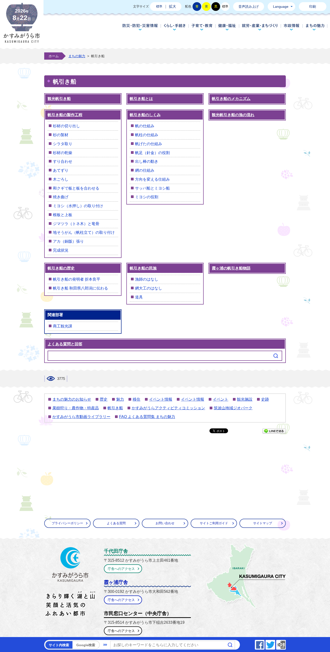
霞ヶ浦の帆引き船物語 (231, 268)
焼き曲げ (60, 197)
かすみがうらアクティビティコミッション (168, 408)
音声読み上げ (248, 6)
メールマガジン (285, 643)
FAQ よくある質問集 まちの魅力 (147, 417)
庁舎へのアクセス (121, 569)
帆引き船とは (141, 99)
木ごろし (60, 179)
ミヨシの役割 (146, 197)
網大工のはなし (148, 288)
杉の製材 (60, 135)
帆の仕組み (144, 126)
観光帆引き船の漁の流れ (233, 115)
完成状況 (60, 250)
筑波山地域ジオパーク (233, 408)
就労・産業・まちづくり (260, 27)
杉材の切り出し (66, 126)
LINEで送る (274, 431)
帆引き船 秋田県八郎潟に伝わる (80, 288)
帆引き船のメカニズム (231, 99)
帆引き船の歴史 (61, 268)
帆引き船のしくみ (145, 115)
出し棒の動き (146, 161)
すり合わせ (62, 161)
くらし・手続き (174, 27)
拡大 (172, 6)
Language (280, 6)
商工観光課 (62, 326)
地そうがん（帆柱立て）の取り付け (84, 232)
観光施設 (244, 399)
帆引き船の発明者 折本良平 (76, 279)
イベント (220, 399)
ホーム (54, 56)
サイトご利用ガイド (214, 523)
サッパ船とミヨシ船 (152, 188)
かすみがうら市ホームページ (21, 26)
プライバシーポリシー (67, 523)
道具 (139, 297)
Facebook (264, 643)
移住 (136, 399)
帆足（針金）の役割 (152, 153)
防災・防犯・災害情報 (140, 27)
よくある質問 (116, 523)
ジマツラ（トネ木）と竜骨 (76, 224)
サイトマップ (262, 523)
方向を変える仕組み (152, 179)
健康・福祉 (227, 27)
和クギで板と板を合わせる (76, 188)
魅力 (120, 399)
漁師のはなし (146, 279)
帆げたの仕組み (148, 144)
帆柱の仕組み (146, 135)
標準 (159, 6)
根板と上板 (62, 215)
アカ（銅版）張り (68, 241)
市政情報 (292, 27)
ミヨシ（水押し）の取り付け (78, 206)
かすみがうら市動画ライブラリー (81, 417)
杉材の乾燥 (62, 153)
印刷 (312, 6)
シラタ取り (62, 144)
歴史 (104, 399)
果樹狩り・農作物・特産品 (75, 408)
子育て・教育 (201, 27)
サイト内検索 (59, 645)
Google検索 (85, 645)
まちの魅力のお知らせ (71, 399)
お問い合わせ (165, 523)
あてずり (60, 170)
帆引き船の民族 (143, 268)
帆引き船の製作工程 (65, 115)
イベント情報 (160, 399)
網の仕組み (144, 170)
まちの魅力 (315, 27)
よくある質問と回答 (65, 344)
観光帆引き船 (59, 99)
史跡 (265, 399)
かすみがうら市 (70, 582)
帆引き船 (115, 408)
